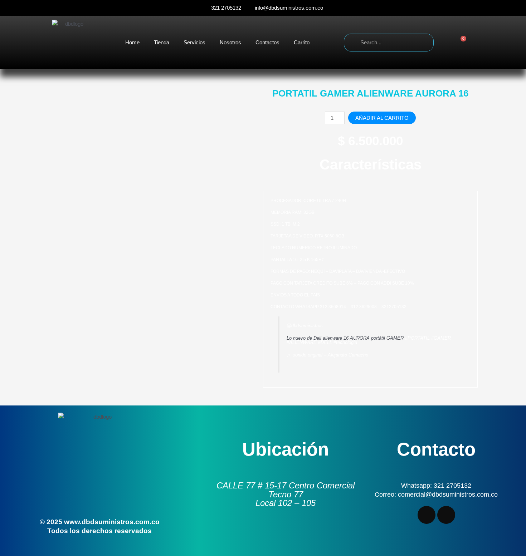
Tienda (161, 42)
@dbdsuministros (305, 325)
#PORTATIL (417, 338)
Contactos (267, 42)
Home (132, 42)
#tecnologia (345, 342)
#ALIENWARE (302, 342)
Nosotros (230, 42)
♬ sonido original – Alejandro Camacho (327, 355)
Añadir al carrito (382, 118)
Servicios (194, 42)
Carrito (302, 42)
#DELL (325, 342)
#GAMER (441, 338)
